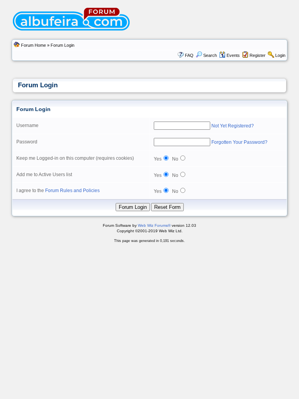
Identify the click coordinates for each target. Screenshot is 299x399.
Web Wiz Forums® (154, 225)
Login (280, 55)
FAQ (189, 55)
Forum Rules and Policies (72, 190)
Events (233, 55)
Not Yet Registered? (232, 126)
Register (258, 55)
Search (210, 55)
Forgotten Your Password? (239, 142)
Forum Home (33, 45)
